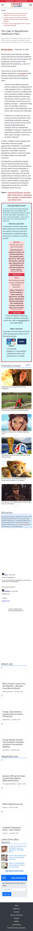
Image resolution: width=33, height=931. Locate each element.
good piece (22, 73)
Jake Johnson (6, 719)
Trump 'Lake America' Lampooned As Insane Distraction (12, 714)
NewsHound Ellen (7, 691)
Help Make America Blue (14, 871)
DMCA (16, 921)
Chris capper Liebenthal (8, 784)
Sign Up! (7, 894)
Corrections (16, 925)
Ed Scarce (5, 833)
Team (16, 905)
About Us (16, 909)
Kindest (11, 346)
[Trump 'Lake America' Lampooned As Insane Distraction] (14, 702)
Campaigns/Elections (15, 192)
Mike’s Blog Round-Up (12, 804)
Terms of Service (24, 524)
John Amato (5, 750)
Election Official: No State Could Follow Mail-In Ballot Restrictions (13, 778)
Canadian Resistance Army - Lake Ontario (11, 828)
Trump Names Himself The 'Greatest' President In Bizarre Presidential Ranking (13, 743)
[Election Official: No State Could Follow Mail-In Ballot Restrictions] (14, 766)
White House (16, 199)
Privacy (16, 918)
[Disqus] (16, 592)
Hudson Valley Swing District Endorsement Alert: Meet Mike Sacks (17, 857)
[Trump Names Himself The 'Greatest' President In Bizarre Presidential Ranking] (14, 730)
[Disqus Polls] (16, 550)
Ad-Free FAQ (23, 320)
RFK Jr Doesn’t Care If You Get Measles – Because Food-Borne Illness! (13, 686)
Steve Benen (7, 49)
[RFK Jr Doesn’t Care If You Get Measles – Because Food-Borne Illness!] (14, 674)
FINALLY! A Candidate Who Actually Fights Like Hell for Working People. (17, 865)
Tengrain (4, 807)
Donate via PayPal (21, 341)
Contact (16, 912)
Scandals (15, 197)
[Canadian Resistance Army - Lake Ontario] (14, 818)
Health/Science (17, 195)
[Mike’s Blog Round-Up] (14, 794)
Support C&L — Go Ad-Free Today (16, 1)
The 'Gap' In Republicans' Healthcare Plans (15, 32)
